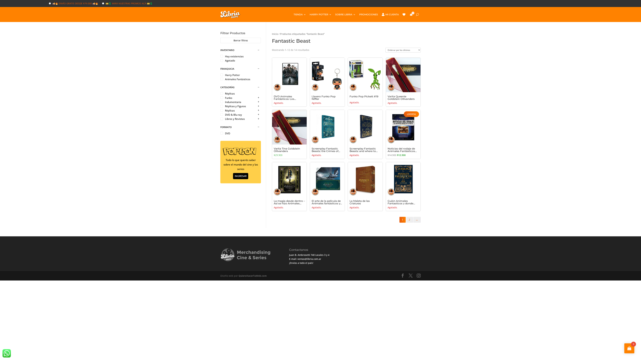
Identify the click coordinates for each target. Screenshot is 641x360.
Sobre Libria (343, 14)
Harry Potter (319, 14)
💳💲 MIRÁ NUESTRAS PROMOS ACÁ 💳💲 (115, 3)
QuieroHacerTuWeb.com (253, 275)
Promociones (368, 14)
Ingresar (241, 176)
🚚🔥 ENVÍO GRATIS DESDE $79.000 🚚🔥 (62, 3)
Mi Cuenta (392, 14)
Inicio (275, 34)
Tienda (298, 14)
